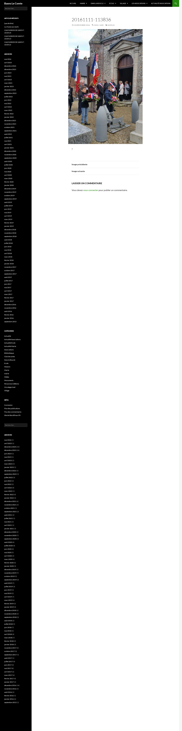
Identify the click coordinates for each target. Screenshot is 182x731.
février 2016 (9, 315)
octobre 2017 (9, 270)
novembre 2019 (10, 192)
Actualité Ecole (9, 343)
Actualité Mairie (10, 346)
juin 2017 (7, 284)
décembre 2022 (10, 90)
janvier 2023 (9, 86)
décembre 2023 (10, 69)
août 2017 (8, 277)
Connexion (8, 405)
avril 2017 (8, 291)
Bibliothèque (9, 353)
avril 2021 (8, 144)
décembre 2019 (10, 189)
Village (123, 3)
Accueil (73, 3)
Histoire (7, 367)
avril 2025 (8, 62)
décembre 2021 (10, 120)
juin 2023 (7, 73)
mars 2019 (8, 219)
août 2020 (8, 161)
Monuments (8, 380)
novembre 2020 (10, 154)
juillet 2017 (8, 281)
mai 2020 (7, 172)
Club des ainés (9, 356)
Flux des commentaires (12, 412)
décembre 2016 (10, 304)
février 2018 (9, 260)
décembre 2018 (10, 229)
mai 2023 (7, 76)
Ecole (111, 3)
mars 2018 (8, 257)
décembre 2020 (10, 151)
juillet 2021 (8, 137)
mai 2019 (7, 212)
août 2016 (8, 311)
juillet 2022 (8, 97)
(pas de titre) (9, 23)
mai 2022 (7, 103)
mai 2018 (7, 250)
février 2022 (9, 114)
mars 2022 (8, 110)
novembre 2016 (10, 308)
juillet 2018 (8, 243)
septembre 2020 (10, 158)
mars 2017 (8, 294)
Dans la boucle (97, 3)
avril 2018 (8, 253)
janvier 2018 (9, 264)
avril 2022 (8, 107)
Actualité (7, 336)
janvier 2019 (9, 226)
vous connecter (90, 190)
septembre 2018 (10, 236)
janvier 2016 (9, 318)
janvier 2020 (9, 185)
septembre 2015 (10, 321)
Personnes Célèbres (11, 384)
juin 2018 (7, 247)
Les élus (110, 25)
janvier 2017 (9, 301)
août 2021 (8, 134)
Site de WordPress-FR (12, 415)
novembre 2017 (10, 267)
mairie (6, 373)
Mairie (82, 3)
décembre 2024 (10, 66)
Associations (9, 350)
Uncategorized (9, 387)
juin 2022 (7, 100)
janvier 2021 (9, 148)
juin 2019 (7, 209)
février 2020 (9, 182)
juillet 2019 (8, 206)
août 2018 (8, 240)
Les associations (138, 3)
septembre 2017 (10, 274)
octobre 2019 (9, 195)
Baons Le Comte (13, 3)
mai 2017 (7, 287)
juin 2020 (7, 168)
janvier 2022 (9, 117)
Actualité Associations (160, 3)
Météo (6, 377)
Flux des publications (12, 408)
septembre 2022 (10, 93)
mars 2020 (8, 178)
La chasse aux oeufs (11, 27)
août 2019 (8, 202)
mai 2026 (7, 59)
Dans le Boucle (9, 360)
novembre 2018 (10, 233)
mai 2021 (7, 141)
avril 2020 (8, 175)
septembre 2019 (10, 199)
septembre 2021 (10, 131)
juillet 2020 (8, 165)
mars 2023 (8, 83)
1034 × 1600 (99, 25)
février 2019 (9, 223)
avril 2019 (8, 216)
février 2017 (9, 298)
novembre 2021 (10, 124)
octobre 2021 (9, 127)
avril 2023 (8, 80)
